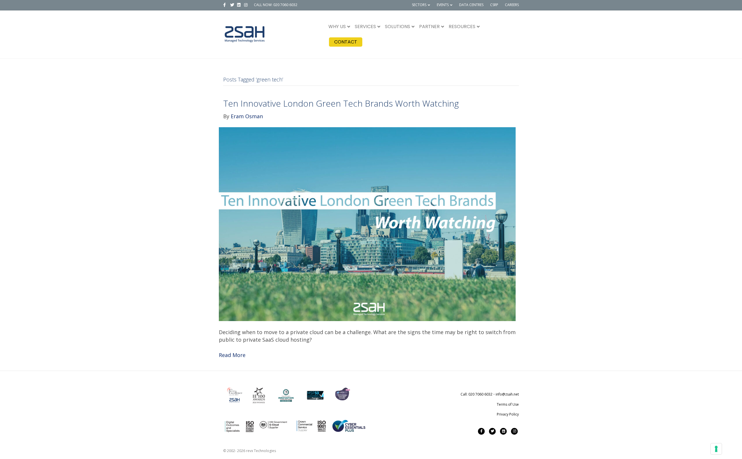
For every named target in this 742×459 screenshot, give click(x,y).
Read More (232, 354)
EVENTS (443, 4)
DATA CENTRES (471, 4)
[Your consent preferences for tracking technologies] (716, 448)
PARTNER (429, 26)
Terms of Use (508, 404)
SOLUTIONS (397, 26)
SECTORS (419, 4)
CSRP (494, 4)
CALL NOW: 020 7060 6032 (275, 4)
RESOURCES (462, 26)
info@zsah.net (507, 394)
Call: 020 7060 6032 (476, 394)
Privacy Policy (508, 414)
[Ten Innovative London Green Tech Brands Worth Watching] (367, 223)
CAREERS (512, 4)
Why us (337, 26)
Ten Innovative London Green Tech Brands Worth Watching (341, 103)
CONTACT (345, 42)
